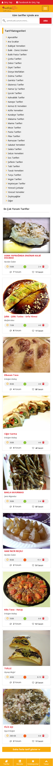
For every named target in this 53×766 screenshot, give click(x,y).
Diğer (10, 200)
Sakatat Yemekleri (16, 144)
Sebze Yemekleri (15, 153)
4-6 (39, 325)
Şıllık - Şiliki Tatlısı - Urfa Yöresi (20, 316)
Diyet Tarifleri (14, 67)
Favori (39, 272)
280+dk (12, 736)
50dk (11, 266)
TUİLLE (7, 668)
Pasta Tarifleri (14, 131)
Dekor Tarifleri (14, 63)
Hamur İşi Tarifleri (16, 88)
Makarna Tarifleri (16, 119)
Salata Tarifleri (14, 149)
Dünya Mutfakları (16, 71)
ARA (45, 20)
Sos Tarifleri (13, 157)
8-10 (39, 677)
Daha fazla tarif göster (25, 749)
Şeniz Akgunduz (10, 496)
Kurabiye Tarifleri (16, 114)
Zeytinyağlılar (14, 196)
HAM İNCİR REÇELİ (13, 551)
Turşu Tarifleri (14, 174)
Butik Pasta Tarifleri (17, 54)
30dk (11, 442)
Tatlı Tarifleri (14, 166)
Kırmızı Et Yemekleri (17, 106)
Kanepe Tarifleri (15, 101)
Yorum (17, 271)
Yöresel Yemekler (16, 192)
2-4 (39, 266)
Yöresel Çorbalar (16, 187)
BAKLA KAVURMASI (14, 492)
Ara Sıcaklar (13, 41)
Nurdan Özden (10, 262)
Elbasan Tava (11, 375)
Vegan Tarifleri (14, 179)
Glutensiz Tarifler (16, 84)
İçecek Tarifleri (15, 93)
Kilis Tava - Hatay (13, 610)
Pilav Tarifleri (14, 136)
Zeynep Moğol (9, 672)
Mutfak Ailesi (9, 320)
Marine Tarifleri (15, 123)
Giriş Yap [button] (8, 2)
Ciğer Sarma (10, 434)
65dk (11, 384)
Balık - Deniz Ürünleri (18, 50)
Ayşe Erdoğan (9, 731)
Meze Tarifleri (14, 127)
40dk (11, 677)
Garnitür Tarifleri (15, 80)
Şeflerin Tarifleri (15, 162)
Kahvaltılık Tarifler (16, 97)
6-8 (39, 618)
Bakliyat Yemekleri (16, 45)
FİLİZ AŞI (8, 727)
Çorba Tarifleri (14, 58)
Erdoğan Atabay (10, 379)
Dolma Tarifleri (15, 76)
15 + (39, 560)
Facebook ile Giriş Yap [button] (29, 2)
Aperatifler (13, 37)
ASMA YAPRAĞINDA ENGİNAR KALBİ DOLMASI (22, 256)
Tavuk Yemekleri (15, 170)
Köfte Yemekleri (15, 110)
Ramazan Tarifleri (16, 140)
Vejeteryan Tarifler (16, 183)
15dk (11, 325)
